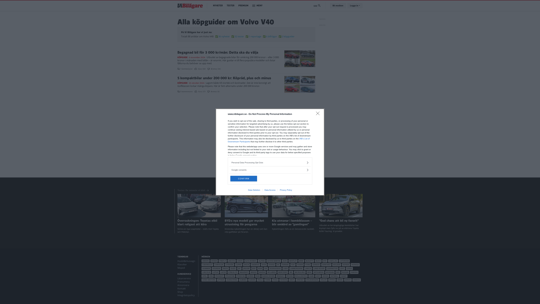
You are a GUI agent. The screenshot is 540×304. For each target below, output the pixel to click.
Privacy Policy (286, 190)
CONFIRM (243, 178)
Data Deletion (254, 190)
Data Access (270, 190)
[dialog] (270, 152)
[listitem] (270, 162)
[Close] (318, 114)
